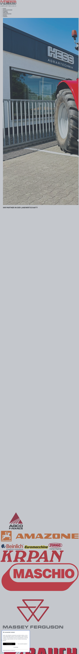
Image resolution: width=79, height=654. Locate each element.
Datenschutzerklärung (7, 650)
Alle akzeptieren (9, 643)
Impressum (13, 650)
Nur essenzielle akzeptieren (22, 643)
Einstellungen (16, 647)
